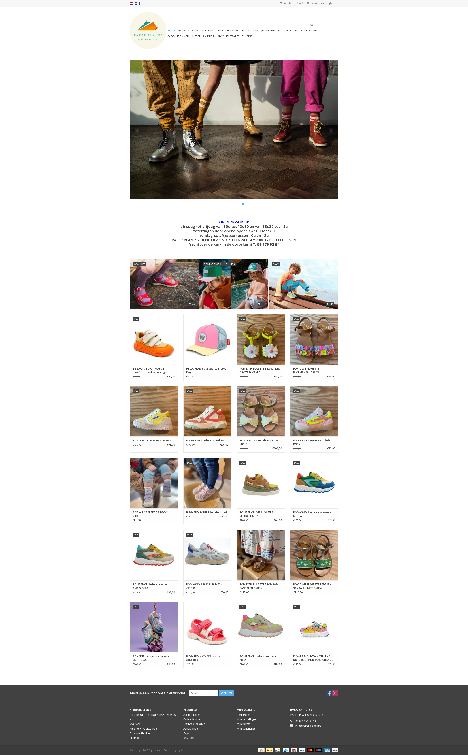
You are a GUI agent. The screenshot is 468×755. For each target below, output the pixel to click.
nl (131, 3)
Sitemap (134, 737)
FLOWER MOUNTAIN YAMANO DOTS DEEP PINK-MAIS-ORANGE (313, 658)
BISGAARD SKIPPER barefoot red (206, 512)
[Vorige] (137, 131)
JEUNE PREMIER (270, 30)
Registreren (243, 714)
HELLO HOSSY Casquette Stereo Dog (206, 370)
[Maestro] (318, 750)
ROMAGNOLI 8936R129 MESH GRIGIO (204, 586)
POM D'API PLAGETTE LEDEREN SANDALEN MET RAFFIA (312, 586)
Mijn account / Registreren (324, 3)
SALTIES (253, 30)
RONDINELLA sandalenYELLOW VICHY (259, 442)
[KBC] (285, 750)
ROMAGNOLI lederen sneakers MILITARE (312, 514)
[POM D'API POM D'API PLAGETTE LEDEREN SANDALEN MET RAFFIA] (314, 555)
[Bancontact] (277, 750)
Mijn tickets (243, 724)
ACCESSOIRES (309, 30)
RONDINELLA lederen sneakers (152, 440)
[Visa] (302, 750)
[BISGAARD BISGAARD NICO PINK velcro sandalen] (207, 627)
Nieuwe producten (194, 724)
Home (171, 30)
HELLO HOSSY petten (231, 30)
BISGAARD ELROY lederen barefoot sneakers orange (149, 370)
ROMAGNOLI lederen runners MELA (258, 658)
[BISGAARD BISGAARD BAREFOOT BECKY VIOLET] (154, 483)
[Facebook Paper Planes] (329, 693)
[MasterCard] (310, 750)
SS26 (195, 30)
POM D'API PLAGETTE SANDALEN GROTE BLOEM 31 (260, 370)
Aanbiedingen (191, 728)
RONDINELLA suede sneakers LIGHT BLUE (151, 658)
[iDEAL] (269, 750)
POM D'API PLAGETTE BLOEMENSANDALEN (306, 370)
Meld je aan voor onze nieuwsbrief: (158, 693)
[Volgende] (331, 131)
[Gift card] (293, 750)
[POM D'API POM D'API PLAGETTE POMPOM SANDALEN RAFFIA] (261, 555)
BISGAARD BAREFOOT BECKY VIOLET (150, 514)
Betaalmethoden (140, 733)
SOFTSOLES (291, 30)
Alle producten (191, 714)
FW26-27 (183, 30)
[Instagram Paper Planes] (335, 693)
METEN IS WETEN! (203, 36)
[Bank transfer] (334, 750)
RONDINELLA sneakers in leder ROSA (312, 442)
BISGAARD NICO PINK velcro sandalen (203, 658)
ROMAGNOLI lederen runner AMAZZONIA (150, 586)
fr (140, 3)
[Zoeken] (311, 25)
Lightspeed (182, 750)
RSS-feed (188, 737)
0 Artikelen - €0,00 (293, 3)
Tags (186, 733)
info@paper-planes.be (308, 725)
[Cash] (261, 750)
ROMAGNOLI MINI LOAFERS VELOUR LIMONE (256, 514)
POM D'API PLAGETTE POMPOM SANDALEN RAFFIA (259, 586)
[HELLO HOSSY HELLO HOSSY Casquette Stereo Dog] (207, 339)
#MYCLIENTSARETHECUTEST (235, 36)
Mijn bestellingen (247, 719)
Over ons (135, 724)
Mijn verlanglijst (246, 728)
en (136, 3)
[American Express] (326, 750)
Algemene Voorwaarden (144, 728)
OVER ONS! (207, 30)
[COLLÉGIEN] (234, 129)
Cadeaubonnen (178, 36)
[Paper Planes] (148, 30)
